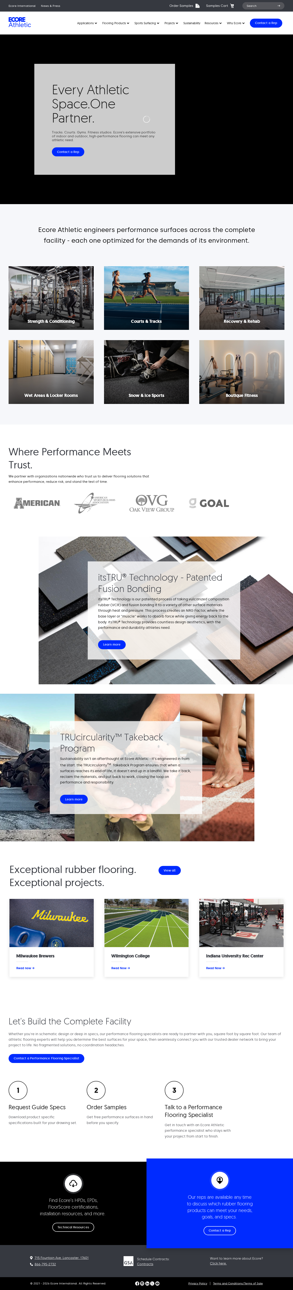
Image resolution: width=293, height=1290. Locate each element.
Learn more (112, 645)
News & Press (50, 5)
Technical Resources (73, 1227)
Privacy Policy (197, 1283)
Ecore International (22, 5)
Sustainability (191, 23)
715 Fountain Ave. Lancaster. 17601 (62, 1258)
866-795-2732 (45, 1264)
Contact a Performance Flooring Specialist (46, 1058)
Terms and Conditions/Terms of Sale (238, 1283)
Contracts (145, 1264)
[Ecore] (23, 27)
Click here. (218, 1263)
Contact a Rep (68, 152)
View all (170, 870)
